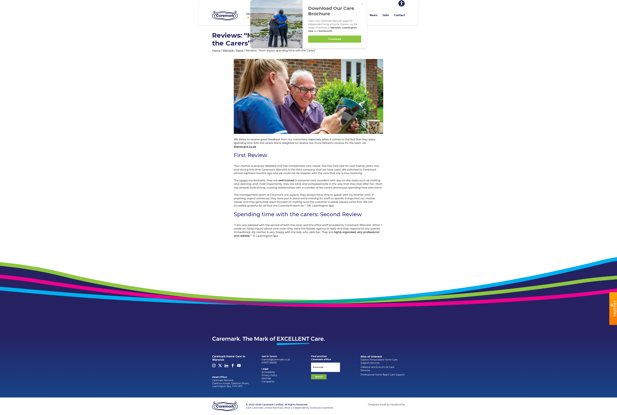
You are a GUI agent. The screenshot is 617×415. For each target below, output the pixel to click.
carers (243, 180)
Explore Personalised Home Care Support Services (379, 361)
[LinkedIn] (226, 366)
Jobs (385, 15)
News (373, 15)
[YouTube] (239, 366)
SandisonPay (397, 404)
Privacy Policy (269, 375)
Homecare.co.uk (245, 146)
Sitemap (266, 378)
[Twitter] (220, 366)
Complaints (268, 381)
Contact (399, 15)
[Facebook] (232, 366)
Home (216, 50)
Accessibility (268, 372)
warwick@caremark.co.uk (276, 359)
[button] (613, 308)
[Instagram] (214, 366)
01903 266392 (269, 362)
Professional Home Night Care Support (383, 374)
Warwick (228, 50)
